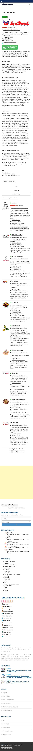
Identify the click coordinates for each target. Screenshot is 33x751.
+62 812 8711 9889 (9, 37)
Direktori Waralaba (7, 710)
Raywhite (9, 537)
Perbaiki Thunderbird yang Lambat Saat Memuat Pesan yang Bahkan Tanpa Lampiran (19, 676)
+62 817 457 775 (16, 358)
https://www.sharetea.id (18, 389)
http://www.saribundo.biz (10, 42)
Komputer (7, 573)
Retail (6, 582)
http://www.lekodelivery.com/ (19, 292)
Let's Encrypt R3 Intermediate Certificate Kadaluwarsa (18, 682)
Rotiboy (14, 203)
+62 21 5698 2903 (16, 407)
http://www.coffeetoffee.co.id (19, 340)
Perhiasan (7, 579)
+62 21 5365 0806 (16, 266)
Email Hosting (6, 696)
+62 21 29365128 (16, 383)
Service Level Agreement (6, 747)
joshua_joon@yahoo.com (18, 360)
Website (5, 692)
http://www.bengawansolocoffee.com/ (19, 412)
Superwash (10, 549)
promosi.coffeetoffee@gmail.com (20, 338)
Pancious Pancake (17, 256)
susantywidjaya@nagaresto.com (20, 437)
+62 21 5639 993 (16, 220)
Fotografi (7, 568)
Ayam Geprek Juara (12, 546)
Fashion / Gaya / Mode (10, 565)
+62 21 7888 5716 (16, 337)
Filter (4, 198)
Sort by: (11, 198)
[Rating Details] (10, 27)
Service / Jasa (8, 585)
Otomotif (7, 577)
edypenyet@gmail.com (17, 313)
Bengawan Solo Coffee (18, 399)
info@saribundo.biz (8, 40)
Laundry (7, 576)
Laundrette (10, 533)
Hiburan (7, 569)
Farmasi (7, 563)
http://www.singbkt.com (18, 246)
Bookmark (12, 181)
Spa (6, 587)
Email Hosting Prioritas (8, 699)
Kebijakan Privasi (7, 734)
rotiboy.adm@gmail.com (18, 223)
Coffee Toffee (16, 325)
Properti (7, 581)
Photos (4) (16, 190)
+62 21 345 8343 (8, 35)
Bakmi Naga (14, 422)
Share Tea (15, 373)
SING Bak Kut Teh (17, 235)
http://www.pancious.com (18, 271)
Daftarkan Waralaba (9, 505)
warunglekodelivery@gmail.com (20, 290)
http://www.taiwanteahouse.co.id (20, 361)
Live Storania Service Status (7, 748)
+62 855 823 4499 (16, 312)
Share (5, 181)
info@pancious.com (17, 269)
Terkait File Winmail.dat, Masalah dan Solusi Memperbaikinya (19, 671)
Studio (6, 589)
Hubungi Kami (6, 727)
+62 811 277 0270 (16, 243)
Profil (4, 720)
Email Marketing (7, 703)
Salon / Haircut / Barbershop (12, 584)
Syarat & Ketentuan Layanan (7, 745)
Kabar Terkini (6, 724)
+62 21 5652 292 (16, 310)
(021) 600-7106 (15, 289)
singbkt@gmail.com (17, 244)
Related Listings (16, 194)
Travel (6, 590)
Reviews (16, 187)
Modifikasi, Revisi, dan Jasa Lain (10, 706)
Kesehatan (7, 571)
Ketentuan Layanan (8, 731)
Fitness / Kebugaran (10, 566)
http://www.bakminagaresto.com (20, 438)
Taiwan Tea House (17, 350)
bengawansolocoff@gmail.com (19, 409)
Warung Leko (14, 281)
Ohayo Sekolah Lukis (12, 542)
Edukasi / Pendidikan (10, 561)
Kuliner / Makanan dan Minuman (11, 30)
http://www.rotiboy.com (18, 225)
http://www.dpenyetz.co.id (18, 315)
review (14, 27)
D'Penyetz (15, 302)
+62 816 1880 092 (16, 434)
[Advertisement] (16, 482)
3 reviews (20, 205)
